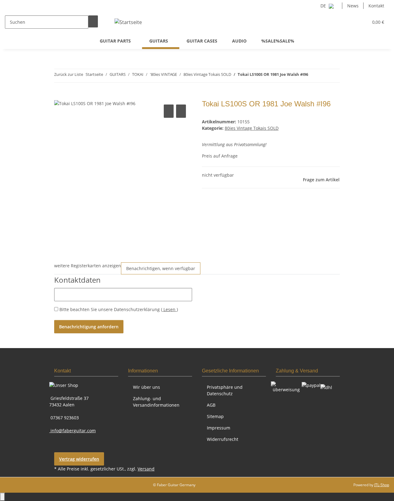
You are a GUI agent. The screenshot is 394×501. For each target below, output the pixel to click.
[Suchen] (93, 21)
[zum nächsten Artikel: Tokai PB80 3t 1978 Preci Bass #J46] (324, 75)
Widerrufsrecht (222, 439)
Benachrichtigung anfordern (89, 327)
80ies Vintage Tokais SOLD (252, 128)
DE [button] (323, 6)
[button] (351, 22)
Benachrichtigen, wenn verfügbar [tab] (160, 268)
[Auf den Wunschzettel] (181, 111)
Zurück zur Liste (68, 74)
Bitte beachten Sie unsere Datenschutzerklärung (118, 309)
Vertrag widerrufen (79, 459)
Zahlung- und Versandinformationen (156, 402)
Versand (146, 469)
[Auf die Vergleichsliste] (169, 111)
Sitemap (215, 416)
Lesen (169, 309)
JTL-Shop (381, 484)
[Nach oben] (2, 497)
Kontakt (376, 6)
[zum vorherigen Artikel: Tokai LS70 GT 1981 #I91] (313, 75)
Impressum (218, 428)
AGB (211, 405)
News (353, 6)
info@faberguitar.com (72, 430)
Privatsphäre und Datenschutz (225, 390)
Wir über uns (146, 387)
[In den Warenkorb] (59, 96)
